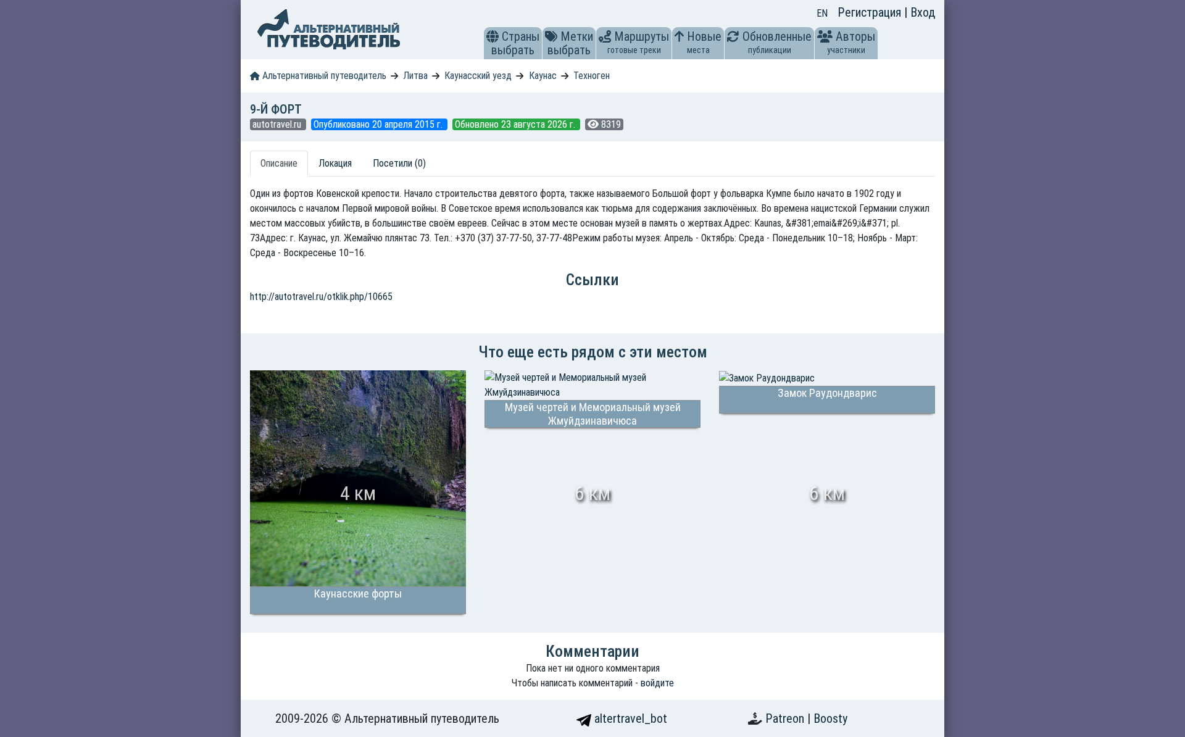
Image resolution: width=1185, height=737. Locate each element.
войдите (657, 683)
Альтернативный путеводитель (323, 75)
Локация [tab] (335, 163)
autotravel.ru (278, 124)
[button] (492, 36)
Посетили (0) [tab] (399, 163)
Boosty (830, 718)
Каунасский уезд (478, 75)
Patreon (786, 718)
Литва (415, 75)
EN (822, 13)
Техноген (591, 75)
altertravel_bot (629, 718)
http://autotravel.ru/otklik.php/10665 (321, 296)
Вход (922, 12)
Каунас (543, 75)
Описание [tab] (278, 163)
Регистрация (871, 12)
